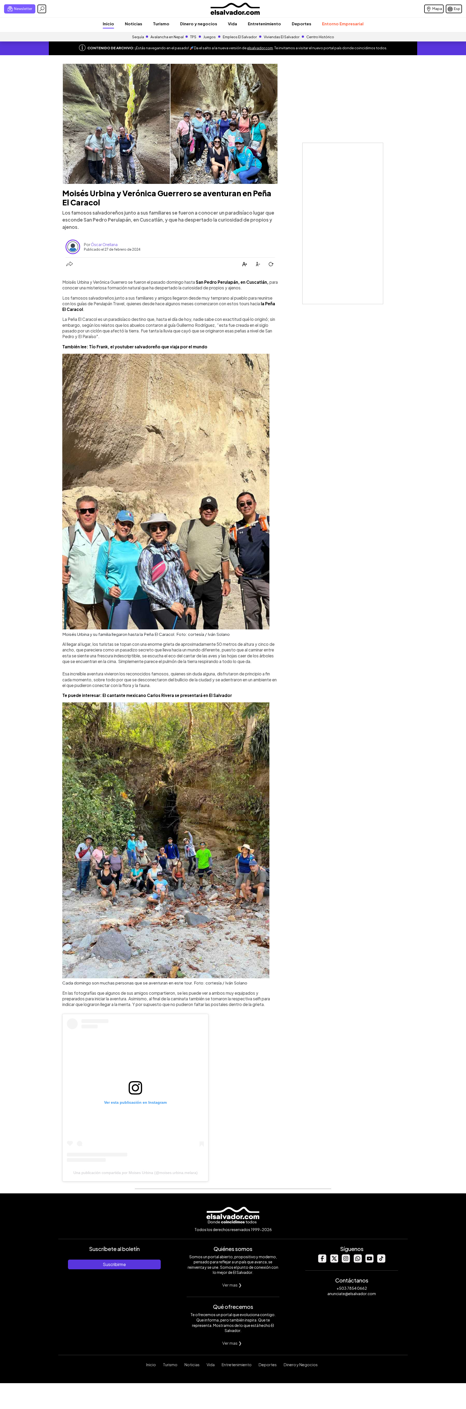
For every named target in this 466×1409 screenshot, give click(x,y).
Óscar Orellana (104, 244)
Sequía (138, 37)
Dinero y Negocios (301, 1364)
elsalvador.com (260, 48)
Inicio (108, 23)
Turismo (161, 23)
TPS (193, 37)
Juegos (209, 37)
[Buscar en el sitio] (41, 9)
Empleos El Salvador (240, 37)
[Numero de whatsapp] (357, 1261)
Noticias (133, 23)
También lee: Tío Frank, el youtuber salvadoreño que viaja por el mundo (134, 346)
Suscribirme (114, 1264)
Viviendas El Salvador (281, 37)
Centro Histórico (320, 37)
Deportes (301, 23)
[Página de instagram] (345, 1261)
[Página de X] (334, 1261)
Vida (232, 23)
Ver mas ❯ (232, 1284)
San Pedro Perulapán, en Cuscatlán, (232, 282)
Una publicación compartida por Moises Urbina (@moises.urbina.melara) (135, 1172)
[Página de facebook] (322, 1261)
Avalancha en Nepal (167, 37)
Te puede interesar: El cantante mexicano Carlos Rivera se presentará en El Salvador (147, 695)
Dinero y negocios (198, 23)
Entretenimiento (264, 23)
